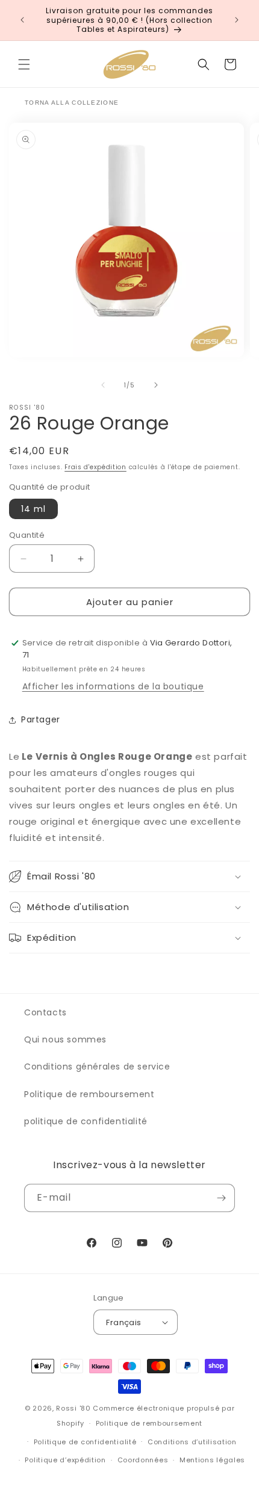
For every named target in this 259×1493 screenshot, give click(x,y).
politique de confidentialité (86, 1121)
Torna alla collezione (72, 102)
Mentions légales (212, 1460)
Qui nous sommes (65, 1039)
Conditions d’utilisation (192, 1442)
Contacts (45, 1012)
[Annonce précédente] (22, 20)
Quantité (27, 535)
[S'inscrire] (221, 1198)
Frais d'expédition (95, 467)
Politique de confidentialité (85, 1442)
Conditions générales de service (97, 1066)
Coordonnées (143, 1460)
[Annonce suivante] (236, 20)
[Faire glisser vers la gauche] (103, 385)
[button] (24, 64)
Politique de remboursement (89, 1094)
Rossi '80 (73, 1408)
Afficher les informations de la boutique (113, 686)
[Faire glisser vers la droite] (156, 385)
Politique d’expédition (65, 1460)
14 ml (33, 509)
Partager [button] (40, 719)
